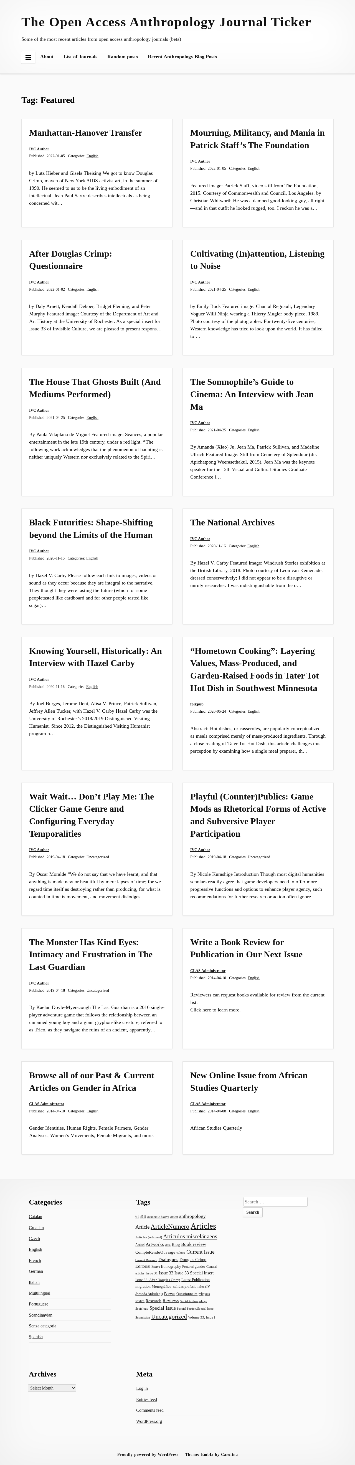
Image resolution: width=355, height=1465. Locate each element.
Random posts (122, 56)
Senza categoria (42, 1326)
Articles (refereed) (148, 1237)
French (35, 1260)
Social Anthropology (193, 1301)
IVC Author (39, 149)
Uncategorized (169, 1316)
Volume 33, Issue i (201, 1317)
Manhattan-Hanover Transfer (85, 133)
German (36, 1271)
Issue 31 (152, 1273)
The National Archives (232, 522)
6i (137, 1216)
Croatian (36, 1227)
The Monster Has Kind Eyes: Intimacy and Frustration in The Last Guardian (91, 954)
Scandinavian (40, 1315)
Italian (34, 1282)
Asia (168, 1244)
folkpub (197, 704)
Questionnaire (186, 1294)
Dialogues (168, 1259)
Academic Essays (158, 1216)
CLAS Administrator (207, 970)
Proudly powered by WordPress (147, 1454)
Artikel (139, 1245)
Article (142, 1227)
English (92, 156)
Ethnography (171, 1266)
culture (180, 1252)
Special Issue (162, 1308)
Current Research (146, 1260)
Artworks (155, 1244)
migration (143, 1286)
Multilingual (39, 1293)
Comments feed (150, 1410)
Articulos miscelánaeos (190, 1236)
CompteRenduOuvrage (155, 1252)
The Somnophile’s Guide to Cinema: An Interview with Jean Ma (252, 394)
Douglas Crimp (192, 1259)
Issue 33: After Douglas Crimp (157, 1280)
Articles (203, 1225)
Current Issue (200, 1252)
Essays (155, 1266)
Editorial (142, 1266)
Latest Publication (195, 1279)
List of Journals (80, 56)
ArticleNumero (170, 1226)
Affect (174, 1216)
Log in (142, 1388)
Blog (176, 1244)
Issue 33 (166, 1273)
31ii (143, 1216)
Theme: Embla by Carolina (211, 1454)
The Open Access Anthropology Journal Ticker (166, 21)
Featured (188, 1267)
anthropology (192, 1216)
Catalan (35, 1216)
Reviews (171, 1300)
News (169, 1293)
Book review (193, 1244)
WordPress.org (149, 1421)
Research (153, 1301)
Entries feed (146, 1399)
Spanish (36, 1336)
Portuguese (38, 1304)
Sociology (141, 1308)
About (47, 56)
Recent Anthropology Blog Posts (182, 56)
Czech (34, 1238)
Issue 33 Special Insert (194, 1273)
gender (200, 1266)
